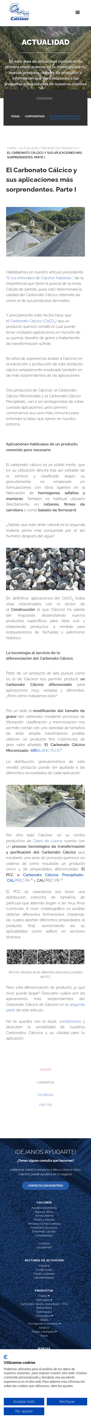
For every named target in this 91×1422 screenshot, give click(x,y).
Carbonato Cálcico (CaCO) (33, 321)
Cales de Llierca (47, 841)
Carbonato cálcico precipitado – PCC (44, 1303)
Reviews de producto (60, 148)
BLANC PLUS (49, 750)
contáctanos (70, 1021)
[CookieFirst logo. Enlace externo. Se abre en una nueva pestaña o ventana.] (6, 1357)
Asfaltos (44, 1327)
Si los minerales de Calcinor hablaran (39, 278)
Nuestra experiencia (44, 1207)
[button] (45, 1095)
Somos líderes (44, 1215)
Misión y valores (44, 1219)
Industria (44, 1265)
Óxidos (43, 1295)
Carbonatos (43, 1315)
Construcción (44, 1269)
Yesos (44, 1335)
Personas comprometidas (44, 1223)
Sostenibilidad (44, 1235)
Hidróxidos (43, 1299)
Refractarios (44, 1307)
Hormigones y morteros (43, 1323)
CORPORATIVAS (34, 116)
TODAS (15, 116)
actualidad (29, 148)
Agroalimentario (44, 1277)
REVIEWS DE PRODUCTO (65, 116)
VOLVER (45, 1069)
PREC (15, 880)
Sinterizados (44, 1311)
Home (11, 148)
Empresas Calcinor (44, 1231)
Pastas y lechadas (43, 1331)
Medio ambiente (44, 1273)
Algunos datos (44, 1211)
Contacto (44, 1243)
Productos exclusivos (44, 1227)
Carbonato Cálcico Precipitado (53, 875)
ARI (34, 750)
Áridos (44, 1319)
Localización (44, 1247)
